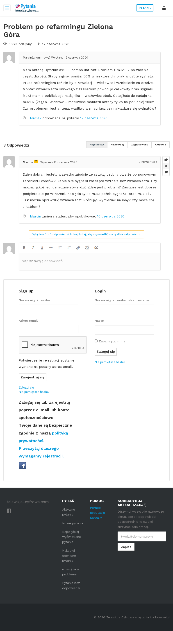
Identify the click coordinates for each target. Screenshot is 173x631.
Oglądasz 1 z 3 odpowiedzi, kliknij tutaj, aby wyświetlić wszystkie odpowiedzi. (86, 234)
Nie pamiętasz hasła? (34, 392)
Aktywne (160, 144)
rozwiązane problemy (71, 571)
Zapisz (126, 547)
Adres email (28, 320)
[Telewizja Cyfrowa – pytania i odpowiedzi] (27, 7)
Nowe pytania (72, 523)
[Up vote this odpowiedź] (166, 159)
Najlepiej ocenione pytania (69, 555)
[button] (164, 8)
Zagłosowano (139, 144)
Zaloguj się (26, 387)
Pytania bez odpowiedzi (71, 585)
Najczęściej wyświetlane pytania (71, 537)
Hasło (99, 320)
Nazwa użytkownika (34, 300)
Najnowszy (117, 144)
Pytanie (145, 7)
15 (36, 161)
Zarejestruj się (32, 377)
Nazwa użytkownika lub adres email (123, 300)
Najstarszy (97, 144)
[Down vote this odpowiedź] (166, 172)
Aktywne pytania (68, 512)
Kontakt (96, 518)
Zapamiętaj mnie (112, 341)
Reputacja (97, 512)
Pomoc (95, 507)
